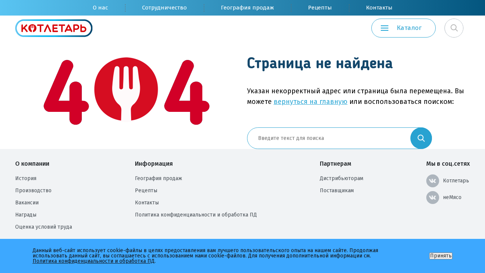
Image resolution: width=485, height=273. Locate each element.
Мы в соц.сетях (448, 163)
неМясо (452, 197)
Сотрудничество (164, 7)
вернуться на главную (310, 101)
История (25, 178)
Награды (25, 215)
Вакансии (27, 202)
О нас (100, 7)
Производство (33, 190)
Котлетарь (456, 180)
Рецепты (320, 7)
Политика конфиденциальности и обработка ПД (196, 215)
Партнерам (335, 163)
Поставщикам (337, 190)
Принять (441, 256)
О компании (32, 163)
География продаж (247, 7)
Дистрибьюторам (341, 178)
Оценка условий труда (43, 227)
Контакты (379, 7)
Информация (154, 163)
